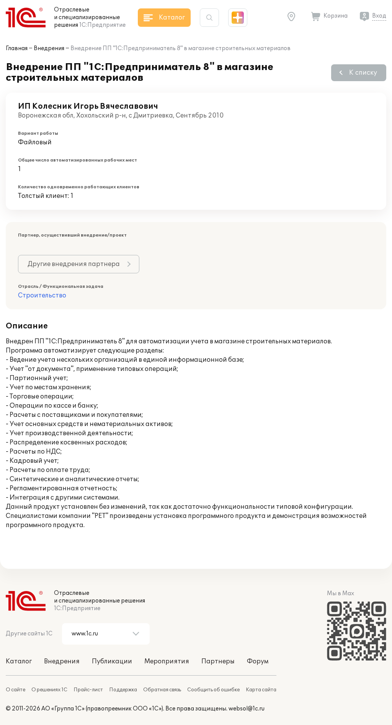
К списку (363, 73)
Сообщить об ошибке (213, 690)
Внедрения (49, 48)
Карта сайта (261, 690)
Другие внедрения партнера (74, 264)
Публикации (112, 661)
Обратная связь (162, 690)
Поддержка (123, 690)
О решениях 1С (49, 690)
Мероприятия (166, 661)
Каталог (19, 661)
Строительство (42, 295)
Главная (17, 48)
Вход (379, 16)
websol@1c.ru (247, 708)
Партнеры (218, 661)
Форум (257, 661)
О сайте (15, 690)
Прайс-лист (88, 690)
